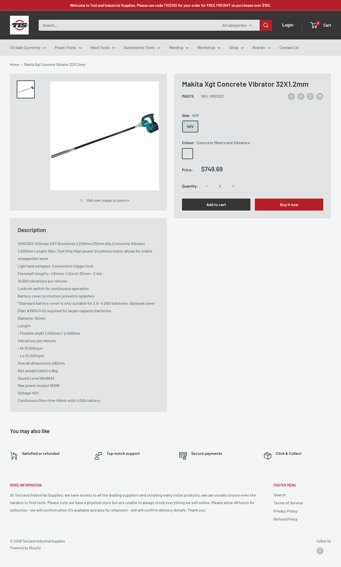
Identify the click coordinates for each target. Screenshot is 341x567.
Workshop (206, 47)
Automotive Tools (139, 47)
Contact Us (289, 47)
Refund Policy (286, 519)
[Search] (266, 25)
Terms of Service (288, 502)
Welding (176, 47)
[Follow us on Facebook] (320, 551)
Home (14, 64)
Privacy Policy (286, 511)
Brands (259, 47)
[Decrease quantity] (206, 186)
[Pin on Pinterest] (300, 96)
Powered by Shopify (25, 548)
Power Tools (65, 47)
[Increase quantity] (233, 186)
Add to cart (216, 204)
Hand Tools (100, 47)
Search (280, 494)
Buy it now (289, 204)
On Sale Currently (25, 47)
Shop (233, 47)
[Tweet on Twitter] (310, 96)
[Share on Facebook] (291, 96)
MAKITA (188, 96)
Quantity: (190, 186)
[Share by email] (319, 96)
